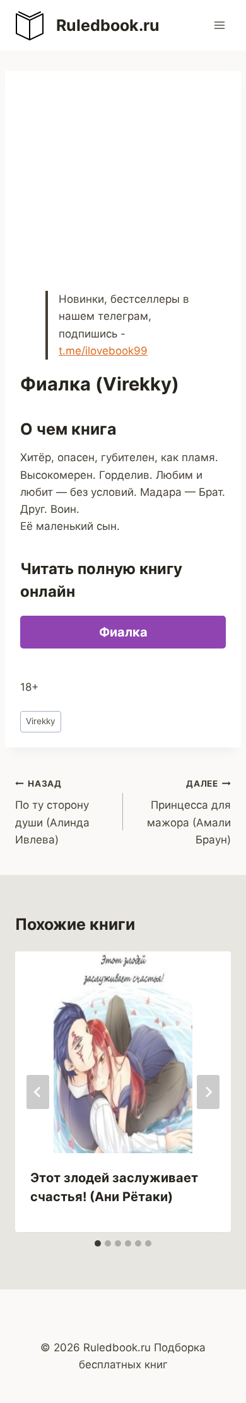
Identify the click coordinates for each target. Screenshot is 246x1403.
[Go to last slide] (37, 1092)
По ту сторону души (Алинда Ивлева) (52, 812)
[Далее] (208, 1092)
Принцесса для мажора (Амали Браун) (189, 812)
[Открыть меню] (219, 25)
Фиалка (123, 632)
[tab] (98, 1243)
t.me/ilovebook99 (103, 350)
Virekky (41, 721)
